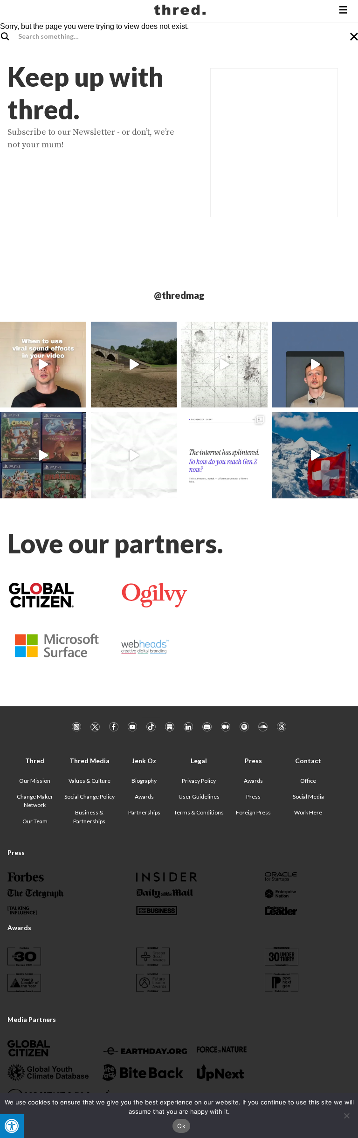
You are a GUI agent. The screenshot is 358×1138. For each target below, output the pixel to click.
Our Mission (34, 780)
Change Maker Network (35, 800)
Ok (181, 1126)
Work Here (308, 812)
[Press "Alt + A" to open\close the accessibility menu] (12, 1126)
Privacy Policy (199, 780)
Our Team (35, 821)
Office (308, 780)
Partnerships (144, 812)
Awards (144, 796)
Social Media (308, 796)
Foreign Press (253, 812)
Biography (144, 780)
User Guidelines (199, 796)
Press (253, 796)
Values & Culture (89, 780)
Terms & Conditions (199, 812)
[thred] (181, 11)
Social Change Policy (89, 796)
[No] (346, 1115)
